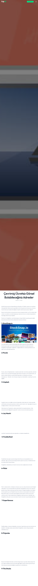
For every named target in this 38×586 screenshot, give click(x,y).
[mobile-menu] (36, 2)
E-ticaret (20, 300)
